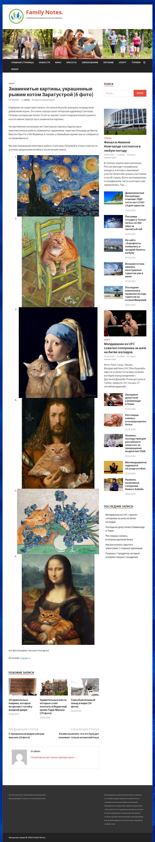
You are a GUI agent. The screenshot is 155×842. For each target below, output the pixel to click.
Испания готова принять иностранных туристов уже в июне (134, 270)
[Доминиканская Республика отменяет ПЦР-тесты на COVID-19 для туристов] (113, 203)
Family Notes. (44, 12)
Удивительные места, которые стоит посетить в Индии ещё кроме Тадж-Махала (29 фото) (53, 706)
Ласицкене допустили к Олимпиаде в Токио (133, 399)
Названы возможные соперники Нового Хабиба (134, 484)
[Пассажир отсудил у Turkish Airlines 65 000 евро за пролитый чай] (113, 227)
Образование (90, 62)
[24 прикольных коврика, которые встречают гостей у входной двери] (23, 696)
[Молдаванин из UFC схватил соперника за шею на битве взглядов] (125, 336)
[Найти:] (125, 93)
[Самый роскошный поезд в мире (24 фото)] (85, 696)
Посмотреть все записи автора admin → (54, 757)
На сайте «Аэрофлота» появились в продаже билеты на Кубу (135, 246)
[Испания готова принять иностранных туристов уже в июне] (113, 274)
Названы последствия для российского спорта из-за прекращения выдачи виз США (135, 443)
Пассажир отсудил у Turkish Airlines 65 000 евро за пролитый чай (135, 222)
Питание (108, 62)
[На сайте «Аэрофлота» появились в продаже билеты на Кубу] (113, 250)
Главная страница (22, 62)
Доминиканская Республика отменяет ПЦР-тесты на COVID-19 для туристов (135, 199)
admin (27, 100)
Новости (44, 62)
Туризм (136, 62)
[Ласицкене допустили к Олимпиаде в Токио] (113, 405)
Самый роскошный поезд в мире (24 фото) (83, 703)
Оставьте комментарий (43, 100)
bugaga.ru (25, 657)
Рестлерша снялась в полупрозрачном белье (136, 420)
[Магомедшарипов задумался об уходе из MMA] (113, 472)
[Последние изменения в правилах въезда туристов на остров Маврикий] (113, 297)
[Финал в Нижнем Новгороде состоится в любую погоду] (125, 135)
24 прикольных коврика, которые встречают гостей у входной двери (20, 704)
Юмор (14, 69)
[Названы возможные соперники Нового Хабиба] (113, 490)
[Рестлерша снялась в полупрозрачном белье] (113, 425)
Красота (71, 62)
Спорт (122, 62)
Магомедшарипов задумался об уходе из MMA (136, 465)
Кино (58, 62)
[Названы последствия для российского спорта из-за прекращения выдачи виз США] (113, 446)
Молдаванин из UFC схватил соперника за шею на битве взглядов (125, 348)
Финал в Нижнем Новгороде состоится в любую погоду (122, 146)
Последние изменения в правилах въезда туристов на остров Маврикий (135, 293)
